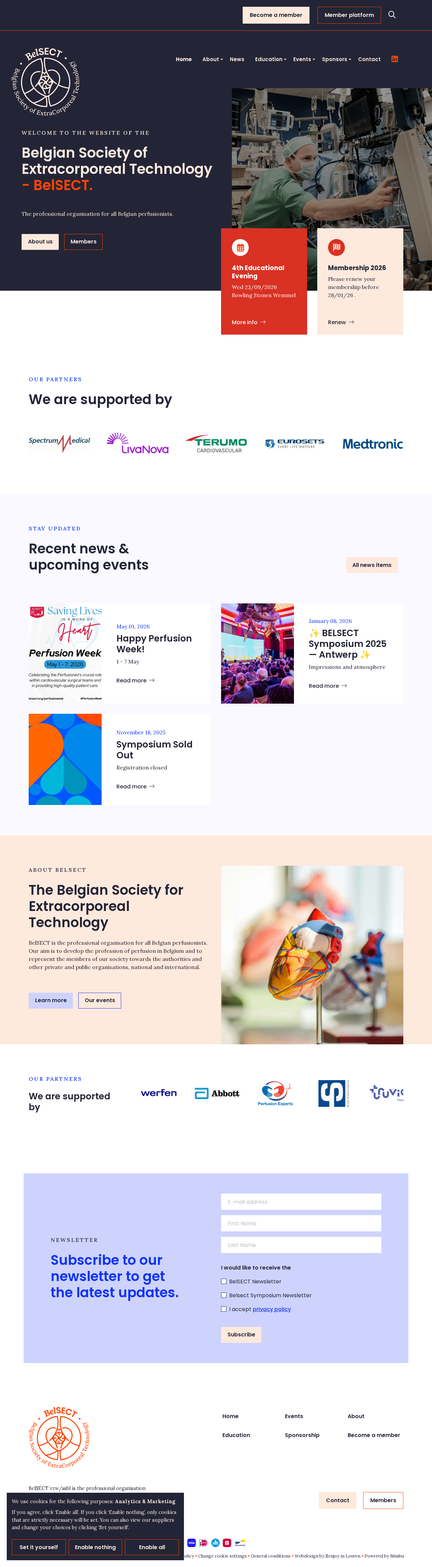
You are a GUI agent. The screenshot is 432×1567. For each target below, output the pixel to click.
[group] (59, 443)
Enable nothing (95, 1547)
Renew (337, 322)
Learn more (51, 1000)
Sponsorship (302, 1435)
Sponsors (334, 59)
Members (383, 1500)
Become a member (276, 15)
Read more (132, 680)
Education (268, 59)
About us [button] (40, 241)
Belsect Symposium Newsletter (270, 1295)
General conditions (271, 1556)
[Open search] (392, 15)
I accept (260, 1309)
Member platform (349, 15)
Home (184, 59)
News (237, 59)
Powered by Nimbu (384, 1556)
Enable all (152, 1547)
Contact (369, 59)
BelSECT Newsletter (255, 1281)
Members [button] (84, 241)
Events (302, 59)
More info (245, 322)
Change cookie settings (222, 1556)
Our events (100, 1000)
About (210, 59)
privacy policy (272, 1309)
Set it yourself (39, 1547)
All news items (372, 565)
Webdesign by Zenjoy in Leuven (327, 1556)
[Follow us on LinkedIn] (395, 59)
